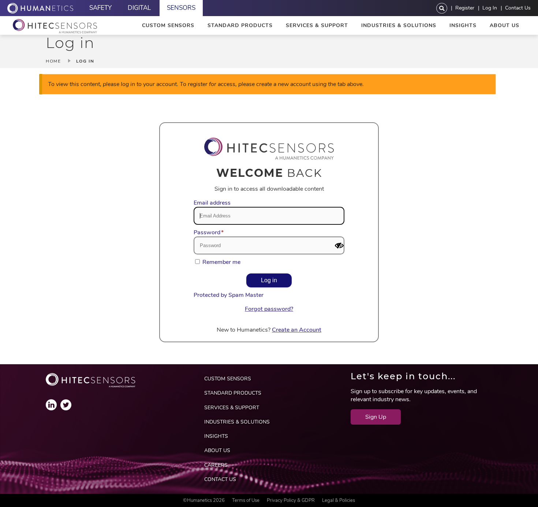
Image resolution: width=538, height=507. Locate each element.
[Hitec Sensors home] (55, 26)
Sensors (181, 8)
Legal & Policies (338, 500)
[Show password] (339, 246)
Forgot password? (269, 309)
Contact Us (518, 7)
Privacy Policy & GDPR (291, 500)
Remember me (221, 262)
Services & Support (317, 25)
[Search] (442, 8)
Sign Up (375, 417)
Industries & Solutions (398, 25)
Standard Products (240, 25)
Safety (100, 8)
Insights (463, 25)
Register (464, 7)
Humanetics (40, 8)
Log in (489, 7)
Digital (139, 8)
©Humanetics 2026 (204, 500)
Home (53, 61)
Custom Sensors (168, 25)
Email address (212, 203)
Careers (216, 465)
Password (207, 232)
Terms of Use (245, 500)
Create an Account (296, 330)
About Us (504, 25)
